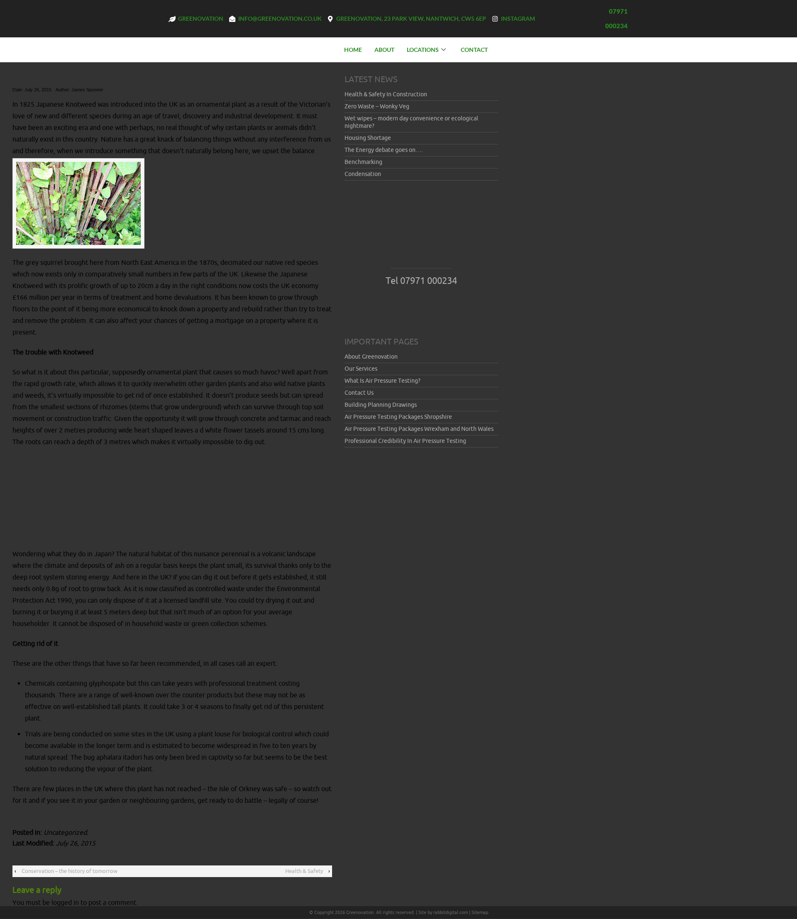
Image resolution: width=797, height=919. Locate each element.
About (384, 49)
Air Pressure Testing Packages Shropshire (398, 416)
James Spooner (87, 89)
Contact (474, 49)
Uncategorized (65, 833)
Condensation (363, 174)
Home (353, 49)
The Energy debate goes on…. (384, 150)
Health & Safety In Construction (386, 94)
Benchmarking (363, 162)
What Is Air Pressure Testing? (383, 380)
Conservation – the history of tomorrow (69, 871)
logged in (65, 903)
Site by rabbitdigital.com (443, 912)
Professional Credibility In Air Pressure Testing (405, 441)
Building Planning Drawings (381, 404)
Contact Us (359, 392)
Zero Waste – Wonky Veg (377, 106)
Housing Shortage (368, 138)
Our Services (361, 368)
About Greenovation (371, 356)
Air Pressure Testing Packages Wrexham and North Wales (419, 429)
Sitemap (480, 912)
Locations (423, 49)
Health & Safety (304, 871)
